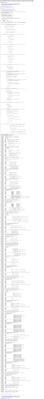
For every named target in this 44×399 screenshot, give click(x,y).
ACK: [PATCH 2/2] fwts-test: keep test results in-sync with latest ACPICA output (12, 4)
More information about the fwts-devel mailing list (5, 398)
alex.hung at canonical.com (5, 2)
